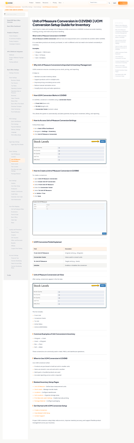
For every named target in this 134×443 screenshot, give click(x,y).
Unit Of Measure (15, 154)
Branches (13, 95)
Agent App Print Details (17, 144)
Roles (12, 222)
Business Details (15, 80)
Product (31, 2)
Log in (114, 3)
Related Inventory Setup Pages (121, 71)
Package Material (15, 173)
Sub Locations (38, 395)
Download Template (16, 106)
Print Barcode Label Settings (16, 170)
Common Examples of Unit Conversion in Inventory (122, 62)
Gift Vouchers (14, 237)
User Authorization (16, 199)
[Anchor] (31, 36)
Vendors (13, 183)
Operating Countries (16, 88)
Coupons (13, 235)
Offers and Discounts (16, 240)
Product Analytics (14, 41)
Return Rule (14, 101)
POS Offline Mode (16, 135)
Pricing (55, 2)
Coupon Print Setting (16, 248)
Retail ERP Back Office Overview (13, 21)
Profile (9, 275)
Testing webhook (13, 62)
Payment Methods (16, 126)
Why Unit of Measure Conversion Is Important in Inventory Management (121, 31)
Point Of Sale (14, 214)
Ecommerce (14, 212)
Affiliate (13, 245)
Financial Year (15, 258)
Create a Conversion (40, 410)
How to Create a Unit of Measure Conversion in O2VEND (121, 48)
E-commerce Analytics (15, 38)
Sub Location (14, 166)
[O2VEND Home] (9, 3)
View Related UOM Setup (42, 413)
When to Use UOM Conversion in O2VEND (121, 66)
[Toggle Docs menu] (63, 3)
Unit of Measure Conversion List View (120, 57)
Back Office (14, 217)
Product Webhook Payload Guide (16, 58)
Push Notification (15, 112)
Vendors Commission (16, 191)
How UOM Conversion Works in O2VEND (120, 36)
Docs (60, 2)
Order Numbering (15, 109)
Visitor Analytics (13, 36)
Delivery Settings (15, 129)
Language (13, 132)
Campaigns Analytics (14, 44)
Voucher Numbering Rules (16, 267)
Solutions (38, 2)
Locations (37, 392)
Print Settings (14, 124)
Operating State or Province (16, 92)
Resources (45, 2)
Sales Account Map (16, 263)
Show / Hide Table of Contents (14, 10)
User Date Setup (15, 186)
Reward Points (15, 232)
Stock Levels (14, 164)
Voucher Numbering (16, 260)
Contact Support (39, 416)
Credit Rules (14, 194)
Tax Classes (14, 83)
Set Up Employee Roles (17, 209)
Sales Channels (15, 98)
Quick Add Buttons (16, 121)
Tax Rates (14, 85)
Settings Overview (14, 73)
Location (13, 156)
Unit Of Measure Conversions (13, 7)
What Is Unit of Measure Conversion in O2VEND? (121, 26)
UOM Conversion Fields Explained (121, 53)
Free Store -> (123, 3)
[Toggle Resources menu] (50, 3)
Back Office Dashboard (14, 26)
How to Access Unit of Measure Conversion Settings (120, 42)
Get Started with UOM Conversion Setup (120, 75)
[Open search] (109, 3)
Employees (14, 188)
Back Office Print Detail (17, 103)
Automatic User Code (17, 197)
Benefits (13, 243)
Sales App (14, 220)
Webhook (11, 55)
